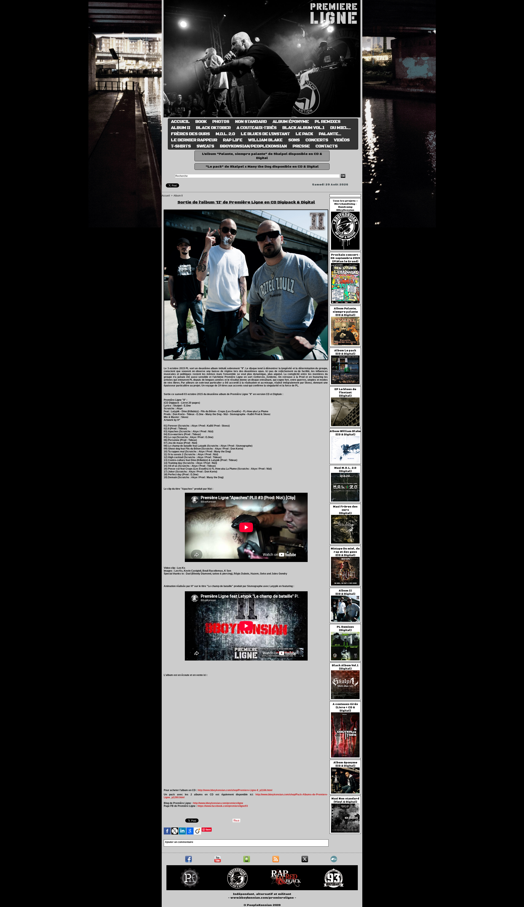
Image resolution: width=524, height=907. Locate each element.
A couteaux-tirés (256, 128)
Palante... (330, 134)
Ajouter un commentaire (179, 842)
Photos (220, 121)
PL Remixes (327, 121)
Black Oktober (213, 128)
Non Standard (251, 121)
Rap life (232, 140)
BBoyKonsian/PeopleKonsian (253, 146)
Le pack (304, 134)
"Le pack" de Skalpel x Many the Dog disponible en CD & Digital (262, 167)
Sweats (205, 146)
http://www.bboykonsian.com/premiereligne (218, 803)
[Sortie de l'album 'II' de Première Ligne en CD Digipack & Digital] (246, 211)
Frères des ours (190, 134)
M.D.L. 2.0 (225, 134)
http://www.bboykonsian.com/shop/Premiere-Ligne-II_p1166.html (235, 790)
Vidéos (342, 140)
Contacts (326, 146)
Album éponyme (290, 121)
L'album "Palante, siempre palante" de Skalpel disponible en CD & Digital (262, 156)
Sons (294, 140)
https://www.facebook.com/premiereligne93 (223, 806)
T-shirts (181, 146)
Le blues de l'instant (265, 134)
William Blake (265, 140)
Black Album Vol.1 (303, 128)
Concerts (316, 140)
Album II (180, 128)
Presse (301, 146)
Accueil (180, 121)
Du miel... (340, 128)
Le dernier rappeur (194, 140)
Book (201, 121)
